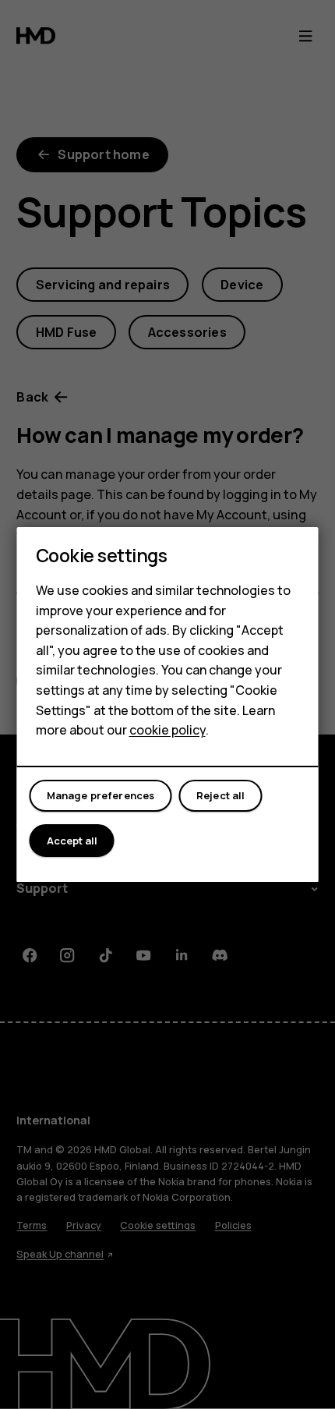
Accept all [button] (72, 841)
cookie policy (167, 729)
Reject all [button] (220, 795)
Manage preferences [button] (101, 795)
